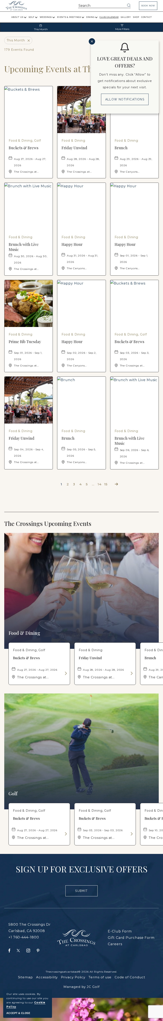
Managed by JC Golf (81, 987)
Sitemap (25, 977)
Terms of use (100, 977)
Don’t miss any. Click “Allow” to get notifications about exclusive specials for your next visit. (125, 81)
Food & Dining (24, 633)
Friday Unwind (74, 147)
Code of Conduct (130, 977)
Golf (12, 793)
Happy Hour (72, 244)
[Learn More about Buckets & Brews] (65, 673)
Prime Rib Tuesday (25, 341)
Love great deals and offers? (125, 62)
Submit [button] (83, 892)
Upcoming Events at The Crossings (70, 68)
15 (106, 484)
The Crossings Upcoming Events (56, 524)
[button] (148, 5)
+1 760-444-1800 (23, 937)
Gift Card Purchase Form (131, 938)
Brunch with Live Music (24, 247)
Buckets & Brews (23, 147)
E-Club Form (120, 931)
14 (99, 484)
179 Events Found (19, 50)
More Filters (122, 29)
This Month (41, 29)
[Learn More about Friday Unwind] (131, 673)
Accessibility (47, 977)
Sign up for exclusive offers (82, 869)
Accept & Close (18, 1013)
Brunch (121, 147)
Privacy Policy (73, 977)
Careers (115, 944)
